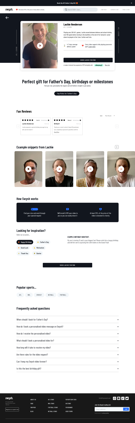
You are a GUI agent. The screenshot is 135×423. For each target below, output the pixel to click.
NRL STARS (51, 403)
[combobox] (80, 9)
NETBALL (51, 295)
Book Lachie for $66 (67, 265)
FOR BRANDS (69, 407)
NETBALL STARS (52, 411)
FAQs (31, 403)
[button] (117, 147)
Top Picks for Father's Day (67, 93)
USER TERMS (69, 411)
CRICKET (39, 295)
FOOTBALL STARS (53, 407)
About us (33, 399)
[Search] (66, 9)
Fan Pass (33, 407)
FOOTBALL (63, 295)
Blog (31, 411)
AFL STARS (51, 399)
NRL (29, 295)
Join (126, 409)
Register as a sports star (12, 409)
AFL (16, 54)
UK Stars (68, 403)
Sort (101, 116)
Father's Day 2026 (71, 399)
